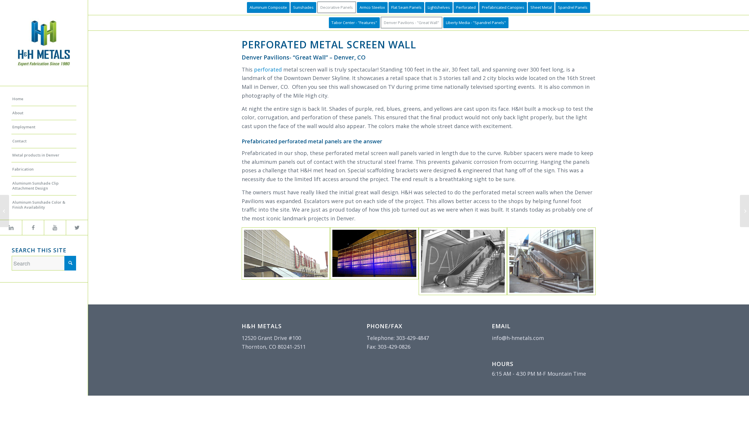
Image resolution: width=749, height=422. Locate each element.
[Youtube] (55, 227)
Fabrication (23, 169)
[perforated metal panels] (374, 253)
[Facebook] (33, 227)
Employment (23, 127)
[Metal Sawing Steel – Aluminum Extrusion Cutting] (4, 211)
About (17, 112)
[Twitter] (77, 227)
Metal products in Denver (35, 155)
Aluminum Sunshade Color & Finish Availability (38, 205)
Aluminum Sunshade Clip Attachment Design (35, 186)
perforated (268, 69)
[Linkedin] (11, 227)
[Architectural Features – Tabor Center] (744, 211)
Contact (19, 141)
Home (17, 98)
